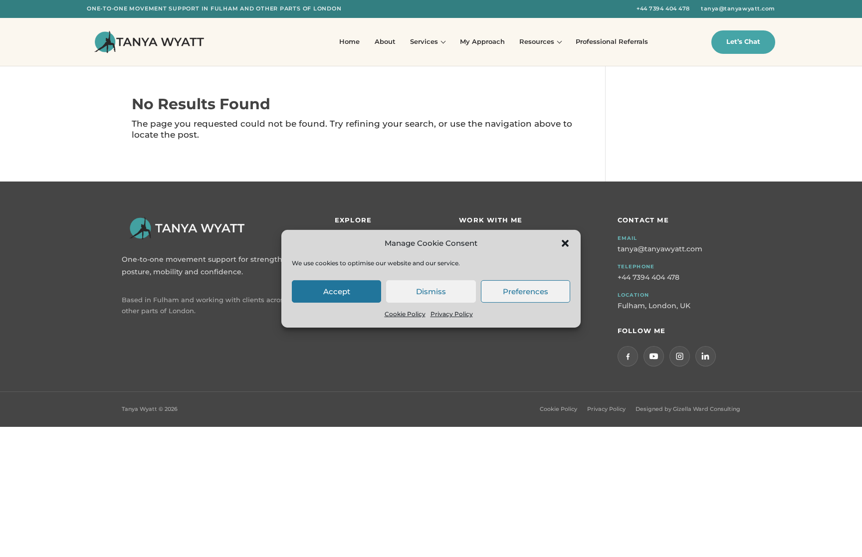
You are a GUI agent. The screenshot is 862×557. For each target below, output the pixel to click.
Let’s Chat (743, 41)
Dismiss (431, 291)
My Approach (482, 41)
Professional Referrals (612, 41)
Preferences (525, 291)
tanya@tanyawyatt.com (738, 8)
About (385, 41)
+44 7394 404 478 (663, 8)
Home (349, 41)
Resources (536, 41)
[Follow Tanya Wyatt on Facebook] (628, 356)
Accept (336, 291)
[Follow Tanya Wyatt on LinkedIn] (705, 356)
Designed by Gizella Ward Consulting (688, 408)
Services (424, 41)
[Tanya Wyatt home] (149, 41)
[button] (565, 243)
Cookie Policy (405, 314)
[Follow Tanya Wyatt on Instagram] (679, 356)
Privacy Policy (452, 314)
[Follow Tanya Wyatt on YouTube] (654, 356)
